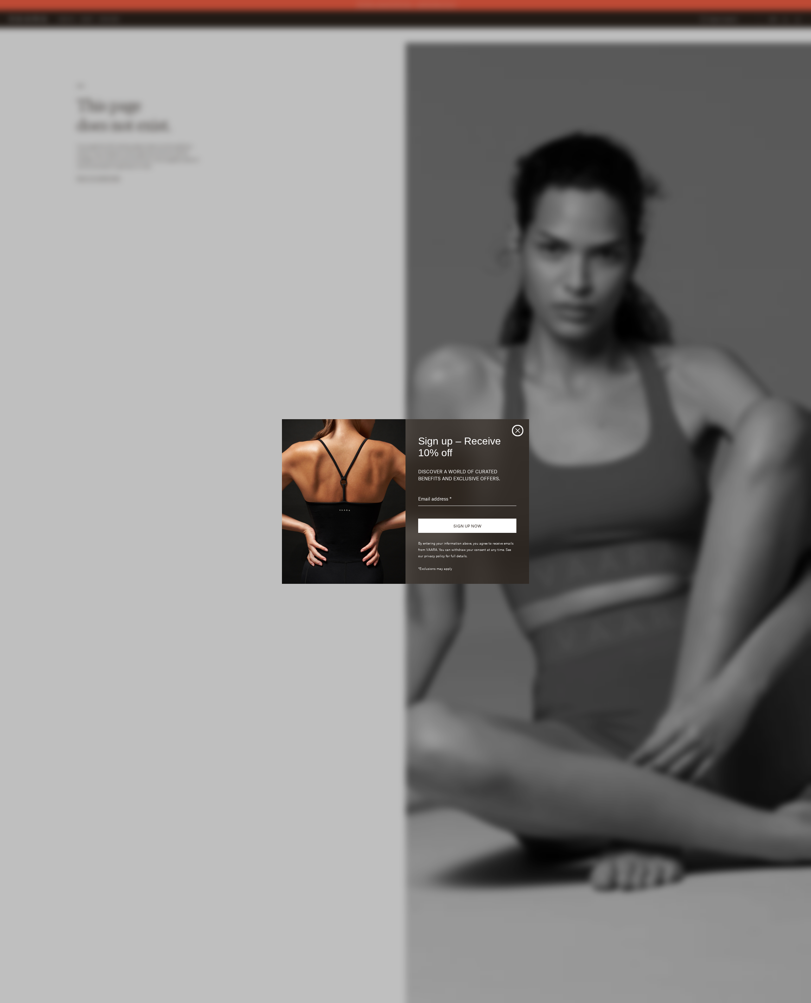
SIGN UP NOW (467, 525)
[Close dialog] (518, 431)
